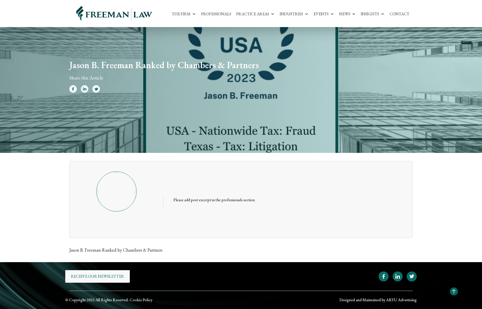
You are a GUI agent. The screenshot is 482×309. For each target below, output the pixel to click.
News (344, 14)
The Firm (181, 14)
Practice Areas (252, 14)
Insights (370, 14)
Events (321, 14)
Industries (291, 14)
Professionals (216, 14)
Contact (399, 14)
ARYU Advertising (401, 299)
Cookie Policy (141, 299)
